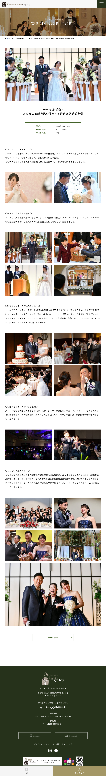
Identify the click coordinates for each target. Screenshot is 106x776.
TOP (4, 38)
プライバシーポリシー (42, 744)
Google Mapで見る (53, 695)
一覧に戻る (53, 637)
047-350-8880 (54, 707)
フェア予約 (79, 773)
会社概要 (56, 744)
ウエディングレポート (16, 38)
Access (36, 736)
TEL (26, 772)
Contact (73, 736)
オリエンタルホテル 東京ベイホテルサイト (49, 761)
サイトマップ (67, 744)
